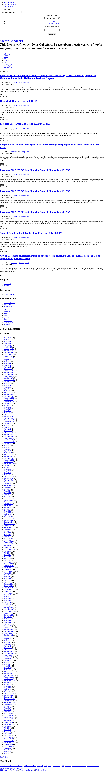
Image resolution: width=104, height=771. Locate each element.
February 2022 (9, 433)
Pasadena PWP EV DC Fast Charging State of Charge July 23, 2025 (35, 191)
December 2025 (9, 352)
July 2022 (7, 425)
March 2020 (8, 474)
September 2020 (9, 464)
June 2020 (7, 469)
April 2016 (7, 558)
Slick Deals (7, 284)
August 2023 (8, 403)
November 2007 (9, 742)
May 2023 (7, 409)
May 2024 (7, 387)
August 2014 (8, 595)
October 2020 (8, 462)
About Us (7, 55)
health (45, 766)
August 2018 (8, 507)
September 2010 (9, 680)
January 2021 (8, 456)
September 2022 (9, 422)
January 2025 (8, 372)
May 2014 (7, 600)
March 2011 (8, 670)
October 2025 (8, 356)
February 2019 (9, 498)
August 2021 (8, 443)
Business (6, 766)
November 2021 (9, 438)
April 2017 (7, 536)
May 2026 (7, 343)
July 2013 (7, 618)
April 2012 (7, 646)
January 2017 (8, 542)
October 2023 (8, 400)
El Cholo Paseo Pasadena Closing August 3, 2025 (25, 123)
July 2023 (7, 405)
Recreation (90, 766)
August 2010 (8, 682)
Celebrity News (9, 66)
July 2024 (7, 383)
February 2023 (9, 414)
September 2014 (9, 593)
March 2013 (8, 626)
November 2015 (9, 567)
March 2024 (8, 391)
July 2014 (7, 597)
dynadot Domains (9, 294)
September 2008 (9, 724)
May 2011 (7, 666)
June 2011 (7, 664)
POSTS (54, 21)
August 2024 (8, 381)
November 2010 (9, 677)
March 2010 (8, 691)
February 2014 (9, 606)
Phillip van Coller (41, 770)
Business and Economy (16, 766)
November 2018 (9, 502)
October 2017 (8, 525)
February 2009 (9, 715)
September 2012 (9, 637)
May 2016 (7, 556)
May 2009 (7, 710)
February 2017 (9, 540)
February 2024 (9, 392)
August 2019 (8, 487)
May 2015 (7, 578)
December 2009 (9, 697)
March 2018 (8, 516)
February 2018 (9, 518)
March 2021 (8, 453)
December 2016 (9, 544)
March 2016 (8, 560)
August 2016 (8, 551)
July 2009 (7, 706)
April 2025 (7, 367)
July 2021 (7, 445)
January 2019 (8, 500)
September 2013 (9, 615)
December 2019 (9, 480)
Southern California (4, 768)
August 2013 (8, 617)
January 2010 (8, 695)
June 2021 (7, 447)
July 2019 (7, 489)
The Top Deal (8, 68)
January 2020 (8, 478)
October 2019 (8, 484)
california (27, 766)
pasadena (68, 766)
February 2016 (9, 562)
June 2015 (7, 577)
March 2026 (8, 347)
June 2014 (7, 598)
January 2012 (8, 651)
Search (6, 57)
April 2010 (7, 690)
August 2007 (8, 748)
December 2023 (9, 396)
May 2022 (7, 427)
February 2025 (9, 371)
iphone (54, 766)
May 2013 (7, 622)
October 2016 (8, 547)
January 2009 (8, 717)
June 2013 (7, 620)
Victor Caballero (11, 41)
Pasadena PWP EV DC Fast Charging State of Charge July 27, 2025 (35, 170)
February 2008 (9, 737)
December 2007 (9, 741)
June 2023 (7, 407)
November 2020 (9, 460)
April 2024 (7, 389)
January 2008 (8, 739)
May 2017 (7, 535)
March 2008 (8, 735)
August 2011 (8, 660)
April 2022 (7, 429)
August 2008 (8, 726)
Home (49, 766)
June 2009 (7, 708)
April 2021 (7, 451)
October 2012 (8, 635)
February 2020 (9, 476)
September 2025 (9, 358)
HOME (6, 53)
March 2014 (8, 604)
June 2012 (7, 642)
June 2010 (7, 686)
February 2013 (9, 628)
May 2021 (7, 449)
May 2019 (7, 493)
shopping (96, 766)
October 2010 (8, 679)
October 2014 (8, 591)
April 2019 (7, 494)
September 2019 (9, 485)
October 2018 (8, 504)
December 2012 (9, 631)
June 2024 (7, 385)
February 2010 (9, 693)
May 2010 (7, 688)
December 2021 (9, 436)
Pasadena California (79, 766)
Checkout (7, 60)
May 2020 (7, 471)
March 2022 (8, 431)
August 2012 (8, 639)
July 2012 (7, 640)
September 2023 (9, 402)
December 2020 (9, 458)
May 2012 (7, 644)
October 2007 (8, 744)
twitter (12, 768)
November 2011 (9, 655)
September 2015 (9, 571)
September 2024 (9, 380)
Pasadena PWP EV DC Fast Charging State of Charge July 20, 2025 (35, 212)
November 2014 (9, 589)
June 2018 (7, 511)
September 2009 (9, 702)
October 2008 (8, 722)
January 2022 (8, 434)
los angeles (60, 766)
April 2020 (7, 473)
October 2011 (8, 657)
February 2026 (9, 349)
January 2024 (8, 394)
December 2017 (9, 522)
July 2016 (7, 553)
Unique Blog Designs (26, 770)
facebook (33, 766)
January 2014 (8, 608)
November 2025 (9, 354)
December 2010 (9, 675)
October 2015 (8, 569)
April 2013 (7, 624)
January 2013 (8, 629)
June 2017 (7, 533)
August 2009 (8, 704)
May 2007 (7, 753)
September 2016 (9, 549)
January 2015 (8, 586)
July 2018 (7, 509)
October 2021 (8, 440)
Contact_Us (8, 64)
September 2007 (9, 746)
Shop (5, 58)
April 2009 (7, 711)
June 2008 (7, 730)
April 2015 (7, 580)
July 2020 (7, 467)
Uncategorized (24, 82)
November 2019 (9, 482)
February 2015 (9, 584)
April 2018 (7, 515)
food (38, 766)
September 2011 (9, 659)
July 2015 (7, 575)
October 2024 (8, 378)
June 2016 (7, 555)
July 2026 (7, 340)
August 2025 (8, 360)
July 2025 (7, 361)
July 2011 (7, 662)
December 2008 (9, 719)
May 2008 (7, 732)
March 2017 (8, 538)
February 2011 (8, 671)
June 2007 (7, 752)
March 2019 (8, 496)
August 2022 (8, 423)
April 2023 (7, 411)
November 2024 (9, 376)
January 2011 (8, 673)
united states (19, 768)
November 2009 (9, 699)
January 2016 (8, 564)
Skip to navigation (10, 4)
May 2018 (7, 513)
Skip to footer (8, 6)
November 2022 (9, 420)
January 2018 (8, 520)
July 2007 (7, 750)
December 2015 (9, 566)
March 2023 (8, 412)
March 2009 (8, 713)
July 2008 (7, 728)
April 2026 (7, 345)
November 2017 (9, 524)
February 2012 (9, 649)
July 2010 (7, 684)
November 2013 (9, 611)
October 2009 (8, 701)
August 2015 (8, 573)
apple (1, 766)
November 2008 (9, 721)
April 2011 (7, 668)
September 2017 (9, 527)
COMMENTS (54, 23)
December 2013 (9, 609)
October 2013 (8, 613)
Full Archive (4, 757)
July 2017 (7, 531)
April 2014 (7, 602)
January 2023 (8, 416)
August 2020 (8, 465)
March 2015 (8, 582)
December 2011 (9, 653)
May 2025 (7, 365)
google (41, 766)
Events (6, 62)
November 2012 (9, 633)
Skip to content (9, 2)
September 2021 (9, 442)
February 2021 (9, 454)
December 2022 (9, 418)
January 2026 (8, 350)
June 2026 (7, 341)
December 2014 (9, 587)
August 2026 (8, 338)
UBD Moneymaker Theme (8, 770)
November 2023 (9, 398)
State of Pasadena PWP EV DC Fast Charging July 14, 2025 (31, 233)
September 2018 (9, 505)
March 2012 (8, 648)
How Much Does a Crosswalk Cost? (18, 101)
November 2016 (9, 546)
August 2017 (8, 529)
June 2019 (7, 491)
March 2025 (8, 369)
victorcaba (14, 82)
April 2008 (7, 733)
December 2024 (9, 374)
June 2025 (7, 363)
